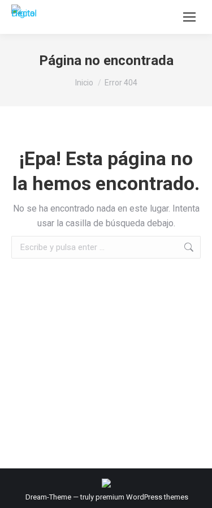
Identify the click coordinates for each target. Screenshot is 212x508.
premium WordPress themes (142, 497)
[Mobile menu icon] (189, 17)
